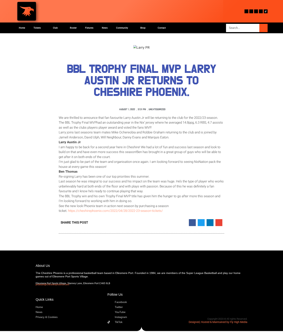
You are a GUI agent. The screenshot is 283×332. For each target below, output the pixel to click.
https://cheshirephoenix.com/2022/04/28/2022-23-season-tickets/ (115, 211)
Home (22, 28)
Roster (73, 28)
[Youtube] (256, 11)
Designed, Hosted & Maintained (207, 322)
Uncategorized (157, 109)
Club (55, 28)
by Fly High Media (236, 322)
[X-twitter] (251, 11)
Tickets (37, 28)
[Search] (263, 28)
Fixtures (89, 28)
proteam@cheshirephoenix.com (52, 284)
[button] (192, 222)
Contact (162, 28)
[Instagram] (261, 11)
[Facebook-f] (246, 11)
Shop (143, 28)
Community (122, 28)
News (105, 28)
